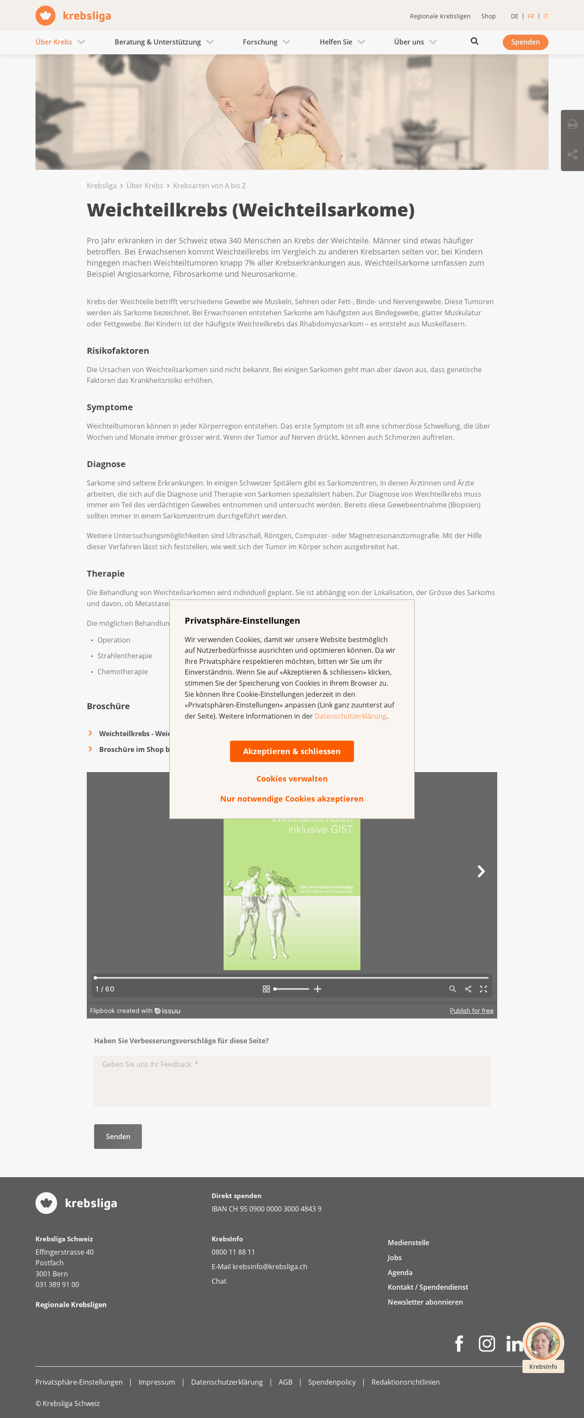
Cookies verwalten (292, 779)
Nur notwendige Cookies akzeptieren (292, 799)
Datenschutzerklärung (350, 716)
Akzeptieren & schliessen (292, 751)
